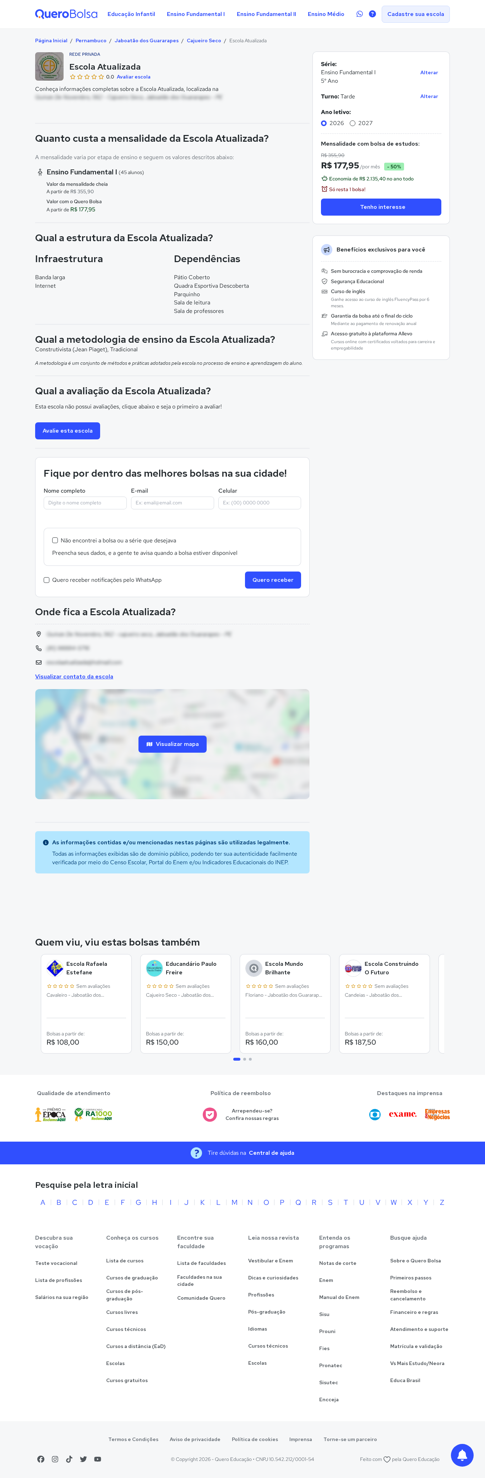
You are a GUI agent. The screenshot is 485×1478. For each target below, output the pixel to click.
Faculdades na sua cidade (199, 1281)
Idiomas (257, 1329)
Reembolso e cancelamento (408, 1295)
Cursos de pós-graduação (124, 1295)
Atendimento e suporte (419, 1329)
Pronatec (330, 1365)
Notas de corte (337, 1263)
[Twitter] (83, 1459)
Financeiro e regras (414, 1312)
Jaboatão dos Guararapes (147, 40)
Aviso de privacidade (195, 1439)
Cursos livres (122, 1312)
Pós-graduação (266, 1312)
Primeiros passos (410, 1277)
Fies (324, 1348)
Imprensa (300, 1439)
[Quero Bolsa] (66, 14)
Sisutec (328, 1382)
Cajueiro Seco (204, 40)
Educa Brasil (405, 1380)
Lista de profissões (58, 1280)
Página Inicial (51, 40)
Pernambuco (91, 40)
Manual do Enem (339, 1297)
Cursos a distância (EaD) (136, 1346)
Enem (326, 1280)
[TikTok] (69, 1459)
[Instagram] (55, 1459)
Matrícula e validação (416, 1346)
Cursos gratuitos (127, 1380)
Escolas (115, 1363)
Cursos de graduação (132, 1277)
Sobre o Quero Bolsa (415, 1260)
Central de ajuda (271, 1153)
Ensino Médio (326, 14)
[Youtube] (97, 1459)
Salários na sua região (61, 1297)
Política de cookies (255, 1439)
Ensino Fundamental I (196, 14)
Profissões (261, 1295)
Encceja (329, 1399)
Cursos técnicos (126, 1329)
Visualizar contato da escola (74, 676)
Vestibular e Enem (270, 1260)
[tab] (236, 1059)
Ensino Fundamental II (266, 14)
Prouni (327, 1331)
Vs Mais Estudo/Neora (417, 1363)
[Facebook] (41, 1459)
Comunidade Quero (201, 1298)
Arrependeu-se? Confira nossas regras (252, 1114)
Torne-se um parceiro (350, 1439)
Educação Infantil (131, 14)
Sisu (324, 1314)
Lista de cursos (124, 1260)
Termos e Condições (133, 1439)
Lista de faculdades (201, 1263)
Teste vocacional (56, 1263)
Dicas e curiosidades (273, 1277)
